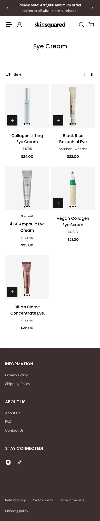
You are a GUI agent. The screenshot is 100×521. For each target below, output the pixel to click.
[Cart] (91, 24)
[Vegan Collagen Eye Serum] (73, 188)
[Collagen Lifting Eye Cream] (27, 106)
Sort (18, 74)
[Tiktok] (19, 462)
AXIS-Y (72, 232)
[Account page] (19, 24)
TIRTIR (27, 149)
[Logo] (50, 24)
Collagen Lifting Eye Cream (27, 138)
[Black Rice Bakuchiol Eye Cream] (73, 106)
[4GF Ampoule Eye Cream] (27, 188)
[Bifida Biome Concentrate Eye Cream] (27, 277)
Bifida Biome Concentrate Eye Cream (27, 310)
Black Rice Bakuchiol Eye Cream (73, 139)
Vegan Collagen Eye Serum (73, 221)
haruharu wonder (73, 149)
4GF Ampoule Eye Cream (27, 227)
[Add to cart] (12, 120)
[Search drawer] (81, 24)
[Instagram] (8, 462)
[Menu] (9, 24)
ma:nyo (27, 237)
